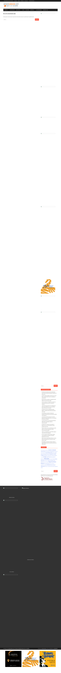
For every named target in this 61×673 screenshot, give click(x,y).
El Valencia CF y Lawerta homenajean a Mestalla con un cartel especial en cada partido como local (48, 425)
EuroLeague (44, 454)
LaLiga (44, 457)
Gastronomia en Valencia (30, 559)
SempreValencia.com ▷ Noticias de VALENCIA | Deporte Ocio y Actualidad (18, 648)
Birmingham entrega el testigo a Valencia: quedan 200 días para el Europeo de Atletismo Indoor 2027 (49, 443)
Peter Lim (47, 460)
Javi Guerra (45, 455)
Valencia (48, 464)
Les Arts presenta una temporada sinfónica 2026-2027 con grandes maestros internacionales (49, 421)
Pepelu (45, 460)
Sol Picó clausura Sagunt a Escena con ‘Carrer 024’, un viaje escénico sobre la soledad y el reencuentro (49, 396)
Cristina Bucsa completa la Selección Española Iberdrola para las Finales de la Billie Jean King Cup (49, 414)
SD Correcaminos (46, 463)
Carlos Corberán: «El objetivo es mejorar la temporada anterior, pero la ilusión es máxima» (49, 403)
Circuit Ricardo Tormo (52, 451)
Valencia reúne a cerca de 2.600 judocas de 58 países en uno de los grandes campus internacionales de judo (49, 429)
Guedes (49, 454)
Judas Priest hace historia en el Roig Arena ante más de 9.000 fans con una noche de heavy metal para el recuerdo (49, 406)
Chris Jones (47, 451)
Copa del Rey (47, 452)
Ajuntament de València (45, 450)
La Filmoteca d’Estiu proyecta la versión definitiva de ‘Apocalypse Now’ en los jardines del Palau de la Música (49, 418)
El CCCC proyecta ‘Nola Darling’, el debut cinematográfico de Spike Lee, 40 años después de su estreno (48, 435)
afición (41, 450)
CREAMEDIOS (56, 648)
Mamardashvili (52, 456)
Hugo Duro (52, 454)
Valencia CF (43, 466)
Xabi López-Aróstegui (54, 466)
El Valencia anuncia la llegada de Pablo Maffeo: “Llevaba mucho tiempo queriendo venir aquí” (49, 410)
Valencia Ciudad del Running (49, 466)
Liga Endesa (48, 456)
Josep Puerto (49, 455)
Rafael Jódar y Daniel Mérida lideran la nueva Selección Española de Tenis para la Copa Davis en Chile (49, 439)
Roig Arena (51, 462)
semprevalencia (44, 648)
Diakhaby (53, 452)
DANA (51, 452)
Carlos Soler (43, 451)
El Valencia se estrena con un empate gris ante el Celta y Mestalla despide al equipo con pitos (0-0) (49, 393)
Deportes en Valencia (11, 497)
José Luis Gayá (54, 455)
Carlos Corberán (52, 450)
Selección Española (51, 463)
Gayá (47, 454)
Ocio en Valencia (12, 571)
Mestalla (46, 459)
